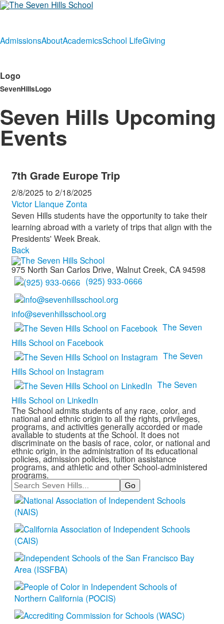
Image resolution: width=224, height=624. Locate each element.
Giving (153, 40)
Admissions (20, 40)
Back (20, 250)
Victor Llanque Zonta (49, 204)
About (52, 40)
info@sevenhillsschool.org (58, 313)
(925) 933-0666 (114, 281)
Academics (82, 40)
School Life (122, 40)
